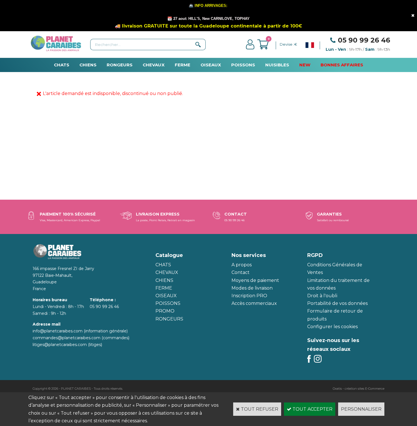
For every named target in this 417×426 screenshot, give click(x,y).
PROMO (164, 311)
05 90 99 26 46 (364, 40)
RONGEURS (119, 65)
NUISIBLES (277, 65)
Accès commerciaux (254, 303)
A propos (241, 264)
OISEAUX (211, 65)
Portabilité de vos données (337, 303)
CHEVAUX (154, 65)
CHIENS (87, 65)
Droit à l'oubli (322, 295)
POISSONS (243, 65)
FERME (182, 65)
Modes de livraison (252, 288)
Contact (240, 272)
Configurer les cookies (332, 326)
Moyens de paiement (255, 280)
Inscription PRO (249, 295)
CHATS (61, 65)
